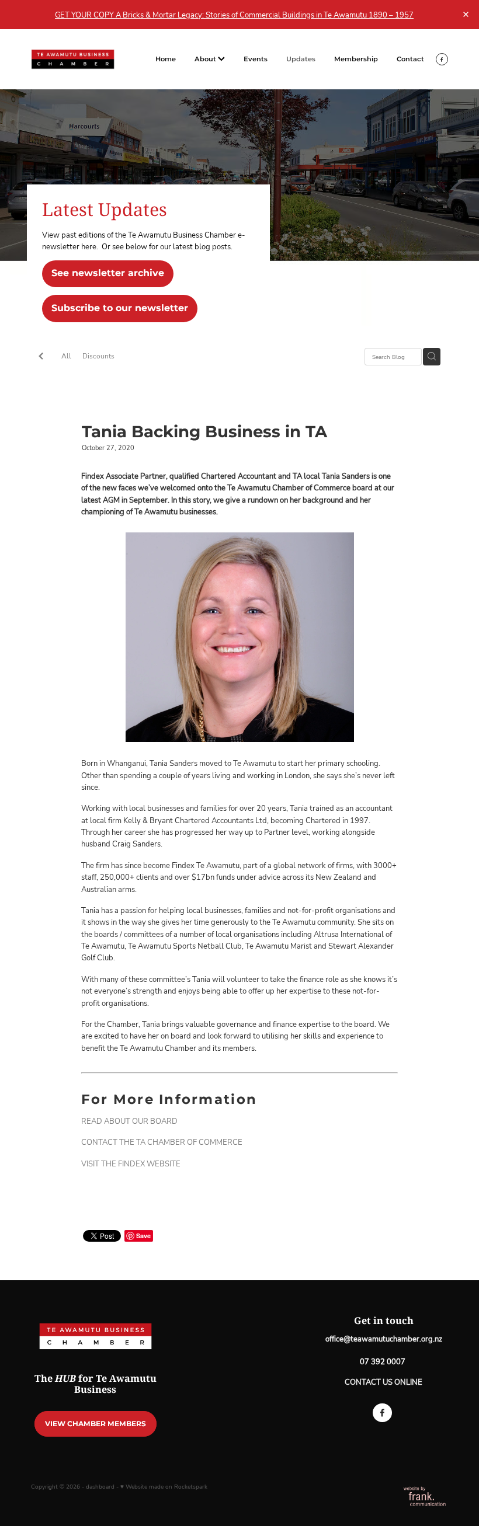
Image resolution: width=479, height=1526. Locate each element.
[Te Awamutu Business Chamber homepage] (72, 59)
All (66, 356)
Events (256, 59)
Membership (356, 59)
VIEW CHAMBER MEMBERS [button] (95, 1424)
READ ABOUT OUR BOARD (129, 1121)
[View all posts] (41, 357)
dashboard (100, 1486)
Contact (410, 59)
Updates (300, 59)
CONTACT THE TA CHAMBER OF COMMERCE (161, 1142)
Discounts (98, 356)
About (206, 59)
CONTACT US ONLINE (383, 1382)
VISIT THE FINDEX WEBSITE (131, 1163)
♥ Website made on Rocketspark (163, 1486)
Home (165, 59)
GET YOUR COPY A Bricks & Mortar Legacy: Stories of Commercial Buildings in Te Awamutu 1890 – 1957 (234, 14)
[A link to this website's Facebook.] (442, 59)
